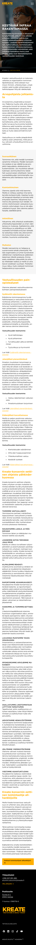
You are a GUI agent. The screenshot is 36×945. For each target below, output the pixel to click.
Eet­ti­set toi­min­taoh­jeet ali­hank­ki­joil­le (17, 862)
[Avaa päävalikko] (32, 3)
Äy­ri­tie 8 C (6, 895)
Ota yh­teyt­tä (7, 884)
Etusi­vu (5, 70)
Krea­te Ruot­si (7, 939)
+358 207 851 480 (9, 878)
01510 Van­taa (7, 897)
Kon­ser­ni (18, 939)
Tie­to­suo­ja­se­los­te (9, 924)
